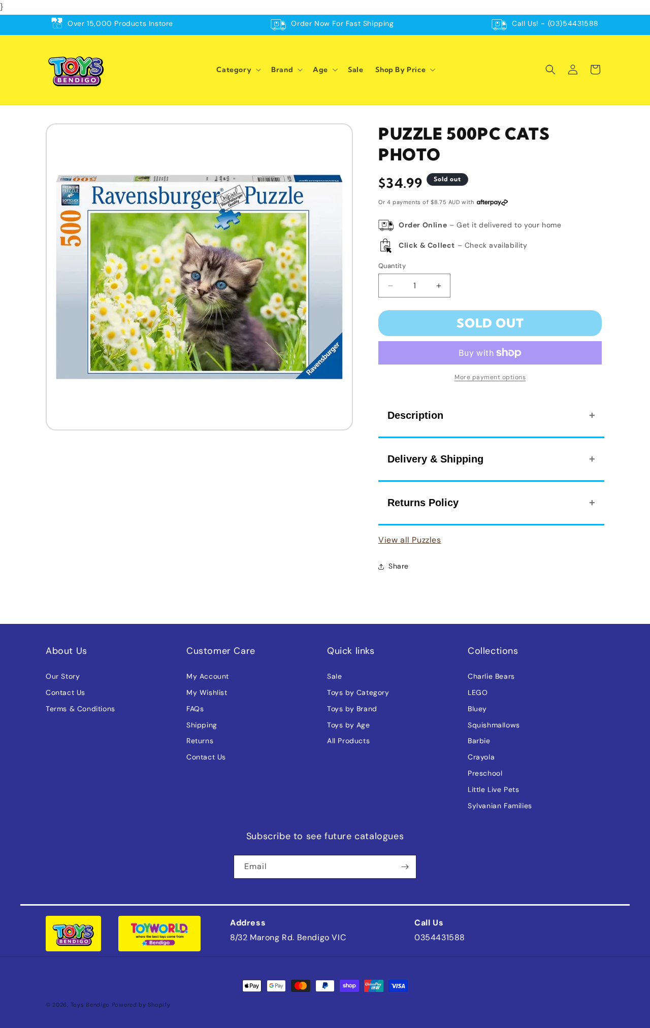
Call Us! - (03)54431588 (555, 23)
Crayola (481, 756)
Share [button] (398, 566)
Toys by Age (348, 724)
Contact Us (65, 692)
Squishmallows (494, 724)
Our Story (63, 676)
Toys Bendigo (90, 1004)
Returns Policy (423, 502)
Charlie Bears (491, 676)
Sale (334, 676)
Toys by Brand (352, 708)
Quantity (392, 265)
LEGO (478, 692)
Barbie (479, 740)
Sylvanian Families (500, 805)
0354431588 (439, 937)
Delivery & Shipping (435, 459)
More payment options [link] (490, 377)
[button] (237, 69)
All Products (348, 740)
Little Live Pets (493, 789)
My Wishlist (207, 692)
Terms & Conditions (80, 708)
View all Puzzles (409, 540)
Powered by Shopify (141, 1004)
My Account (207, 676)
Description (415, 415)
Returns (199, 740)
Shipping (201, 724)
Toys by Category (358, 692)
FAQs (195, 708)
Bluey (477, 708)
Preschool (485, 773)
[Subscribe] (405, 867)
